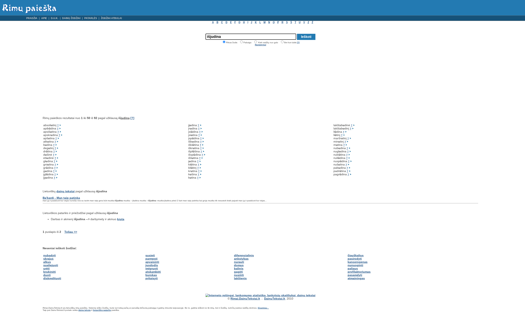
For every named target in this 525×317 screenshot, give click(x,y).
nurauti (239, 262)
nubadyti (49, 255)
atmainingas (356, 278)
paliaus (353, 268)
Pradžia (31, 18)
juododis (151, 265)
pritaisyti (151, 278)
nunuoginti (355, 265)
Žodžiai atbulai (111, 18)
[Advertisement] (77, 81)
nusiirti (239, 275)
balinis (238, 268)
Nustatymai (260, 45)
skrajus (48, 258)
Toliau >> (70, 231)
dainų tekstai (65, 191)
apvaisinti (152, 262)
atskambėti (153, 271)
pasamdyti (355, 275)
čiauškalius (356, 255)
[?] (298, 42)
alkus (47, 262)
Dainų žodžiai (71, 18)
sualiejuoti (50, 265)
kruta (120, 219)
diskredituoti (52, 278)
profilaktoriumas (359, 271)
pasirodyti (355, 258)
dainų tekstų (84, 310)
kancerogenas (358, 262)
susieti (150, 255)
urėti (46, 268)
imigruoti (151, 268)
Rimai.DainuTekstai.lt (245, 298)
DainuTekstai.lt (274, 298)
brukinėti (49, 271)
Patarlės (90, 18)
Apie (44, 18)
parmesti (151, 258)
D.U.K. (54, 18)
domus (239, 265)
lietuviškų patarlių (102, 310)
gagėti (238, 271)
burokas (151, 275)
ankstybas (241, 258)
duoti (47, 275)
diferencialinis (244, 255)
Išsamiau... (263, 308)
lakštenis (240, 278)
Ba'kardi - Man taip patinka (61, 197)
